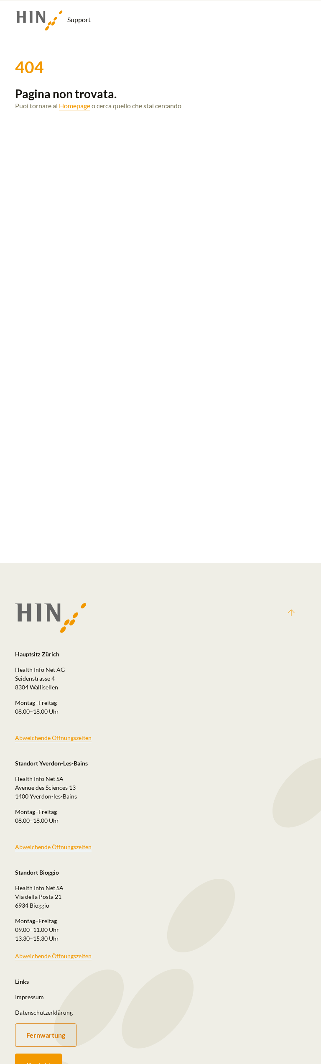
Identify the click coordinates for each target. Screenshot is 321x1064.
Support (78, 19)
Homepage (74, 106)
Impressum (29, 996)
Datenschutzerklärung (44, 1012)
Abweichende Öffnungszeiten (53, 737)
